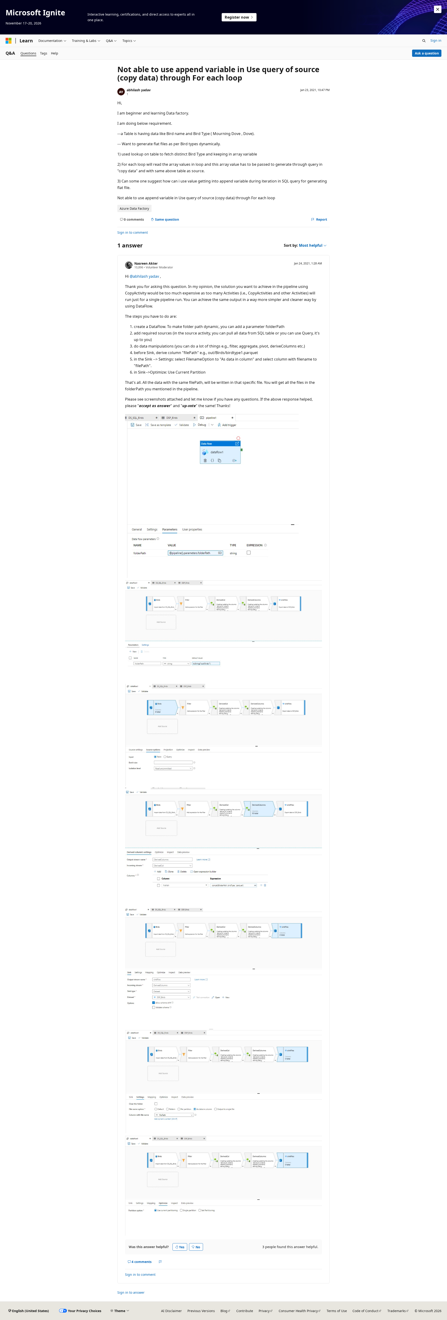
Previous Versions (201, 1311)
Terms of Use (337, 1311)
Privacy (264, 1311)
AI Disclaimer (171, 1311)
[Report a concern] (160, 1262)
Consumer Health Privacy (298, 1311)
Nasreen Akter (146, 263)
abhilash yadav (139, 90)
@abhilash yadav (145, 276)
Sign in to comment (132, 232)
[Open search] (424, 41)
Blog (223, 1311)
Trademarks (396, 1311)
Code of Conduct (365, 1311)
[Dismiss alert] (437, 9)
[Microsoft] (9, 41)
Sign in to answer (131, 1292)
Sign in (435, 40)
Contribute (244, 1311)
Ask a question (427, 53)
